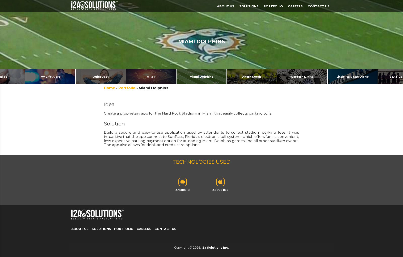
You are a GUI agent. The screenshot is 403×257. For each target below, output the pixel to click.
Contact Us (319, 6)
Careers (295, 6)
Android (182, 190)
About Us (225, 6)
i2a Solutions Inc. (215, 247)
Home (109, 88)
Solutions (249, 6)
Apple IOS (220, 190)
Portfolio (273, 6)
